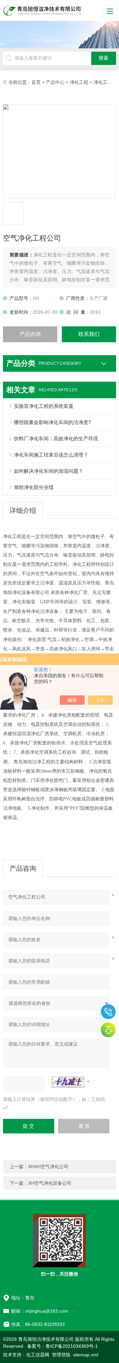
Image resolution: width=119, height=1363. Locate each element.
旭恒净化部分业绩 (34, 487)
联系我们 (88, 334)
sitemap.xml (85, 1354)
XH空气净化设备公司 (49, 1183)
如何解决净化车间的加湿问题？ (48, 471)
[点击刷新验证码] (68, 1082)
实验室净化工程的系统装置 (43, 406)
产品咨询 (30, 334)
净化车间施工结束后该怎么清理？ (51, 455)
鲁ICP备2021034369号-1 (72, 1346)
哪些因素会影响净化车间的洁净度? (52, 422)
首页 (36, 82)
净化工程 (79, 82)
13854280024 (108, 1011)
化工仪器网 (37, 1354)
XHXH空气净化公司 (48, 1166)
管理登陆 (61, 1354)
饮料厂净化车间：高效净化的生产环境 (56, 438)
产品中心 (55, 82)
